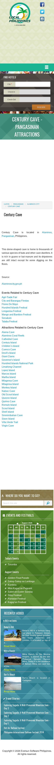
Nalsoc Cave (8, 391)
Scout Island (8, 408)
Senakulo (7, 318)
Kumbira (12, 585)
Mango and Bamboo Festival (16, 314)
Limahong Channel (11, 367)
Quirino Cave (8, 401)
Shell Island (8, 412)
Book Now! (41, 107)
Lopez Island (8, 370)
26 (29, 548)
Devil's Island (8, 353)
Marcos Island (9, 373)
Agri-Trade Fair (9, 297)
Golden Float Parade (18, 578)
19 (29, 544)
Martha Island (9, 377)
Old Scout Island (10, 394)
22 (44, 544)
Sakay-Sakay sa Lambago (21, 581)
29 (44, 548)
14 (39, 540)
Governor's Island (11, 360)
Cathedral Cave (10, 339)
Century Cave (14, 206)
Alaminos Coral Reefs (13, 335)
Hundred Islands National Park (17, 363)
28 (39, 548)
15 (44, 540)
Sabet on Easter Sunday (20, 592)
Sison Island (8, 418)
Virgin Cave (8, 425)
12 (29, 540)
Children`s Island (10, 346)
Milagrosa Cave (10, 380)
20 (34, 544)
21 (39, 544)
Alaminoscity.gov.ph (12, 284)
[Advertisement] (26, 45)
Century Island (9, 342)
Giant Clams (8, 356)
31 (18, 552)
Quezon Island (9, 398)
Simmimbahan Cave (12, 415)
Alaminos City (33, 204)
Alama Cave (8, 332)
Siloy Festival (15, 595)
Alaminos (47, 232)
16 (12, 544)
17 (18, 544)
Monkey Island (9, 387)
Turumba (12, 564)
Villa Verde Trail (10, 422)
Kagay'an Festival (17, 602)
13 (34, 540)
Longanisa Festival (11, 311)
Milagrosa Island (10, 384)
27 (34, 548)
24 (18, 548)
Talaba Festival (9, 321)
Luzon (6, 204)
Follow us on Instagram (42, 19)
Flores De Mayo (10, 304)
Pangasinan (18, 204)
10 (18, 540)
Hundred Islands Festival (14, 307)
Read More (9, 646)
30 (12, 552)
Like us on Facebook (42, 4)
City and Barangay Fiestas (15, 300)
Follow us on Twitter (42, 12)
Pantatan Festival (17, 598)
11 (23, 540)
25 (23, 548)
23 (12, 548)
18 (23, 544)
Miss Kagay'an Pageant (20, 588)
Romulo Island (9, 405)
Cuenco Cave (9, 349)
